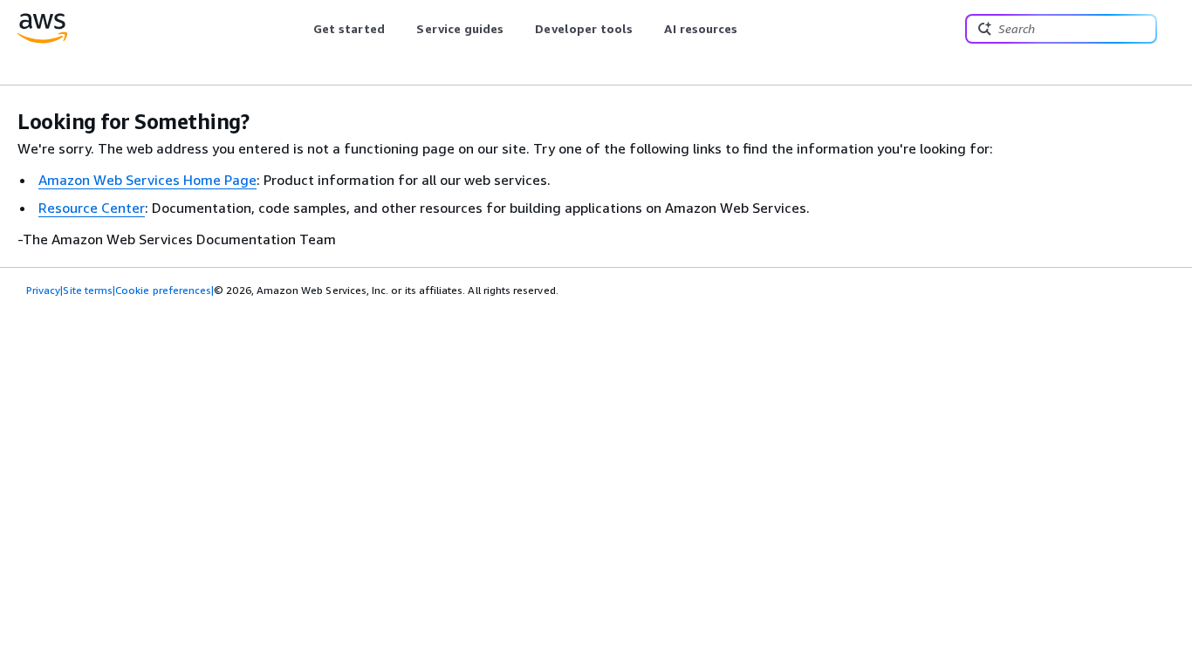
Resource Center (91, 207)
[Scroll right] (751, 29)
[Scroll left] (300, 29)
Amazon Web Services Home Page (147, 179)
